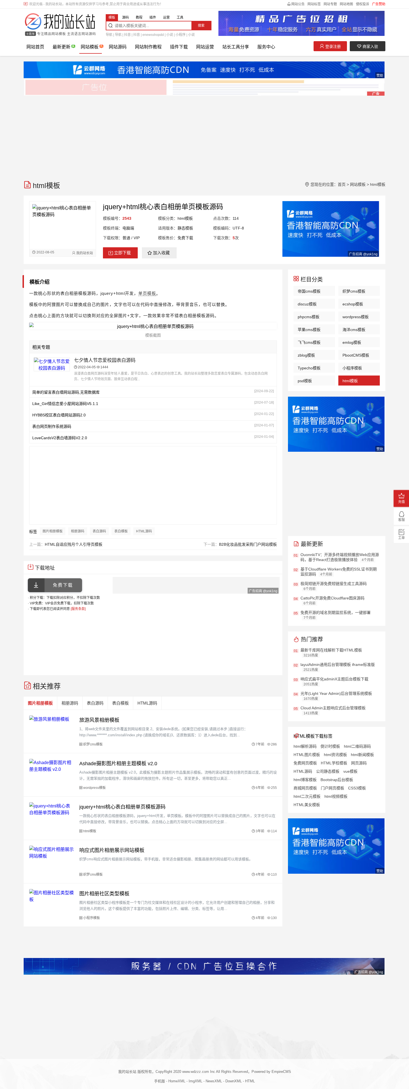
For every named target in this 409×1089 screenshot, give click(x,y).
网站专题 (330, 4)
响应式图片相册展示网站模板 (111, 850)
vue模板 (350, 771)
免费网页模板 (305, 763)
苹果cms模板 (309, 329)
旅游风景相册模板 (99, 720)
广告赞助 (378, 4)
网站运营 (205, 47)
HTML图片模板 (307, 754)
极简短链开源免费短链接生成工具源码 (333, 583)
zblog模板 (306, 355)
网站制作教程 (148, 47)
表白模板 (121, 531)
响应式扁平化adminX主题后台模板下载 (334, 679)
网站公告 (298, 4)
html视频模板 (336, 796)
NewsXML (214, 1081)
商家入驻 (369, 46)
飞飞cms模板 (309, 342)
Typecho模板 (309, 368)
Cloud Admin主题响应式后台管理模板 (333, 708)
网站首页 (35, 47)
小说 (169, 35)
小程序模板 (352, 368)
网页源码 (359, 763)
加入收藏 (161, 252)
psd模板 (305, 381)
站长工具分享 (235, 47)
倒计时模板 (330, 746)
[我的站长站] (60, 22)
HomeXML (176, 1081)
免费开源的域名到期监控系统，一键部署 (335, 612)
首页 (342, 184)
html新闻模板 (362, 754)
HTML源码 (144, 531)
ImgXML (195, 1081)
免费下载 (63, 585)
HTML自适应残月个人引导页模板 (73, 544)
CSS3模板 (357, 788)
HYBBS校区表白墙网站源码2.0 (59, 415)
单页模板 (147, 293)
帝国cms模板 (309, 291)
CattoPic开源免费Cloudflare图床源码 (332, 598)
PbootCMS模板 (356, 355)
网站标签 (314, 4)
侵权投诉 (362, 4)
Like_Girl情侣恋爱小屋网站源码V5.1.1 (65, 403)
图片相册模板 (53, 531)
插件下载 (179, 47)
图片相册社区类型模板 (104, 894)
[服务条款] (78, 609)
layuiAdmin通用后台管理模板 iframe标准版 (337, 664)
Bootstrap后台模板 (337, 779)
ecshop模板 (353, 304)
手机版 (159, 1081)
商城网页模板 (305, 788)
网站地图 (346, 4)
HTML (250, 1081)
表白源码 (99, 531)
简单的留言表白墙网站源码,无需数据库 (66, 392)
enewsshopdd (153, 35)
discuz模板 (307, 304)
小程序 (181, 35)
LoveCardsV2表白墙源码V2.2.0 (59, 438)
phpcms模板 (308, 317)
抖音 (127, 35)
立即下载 (122, 252)
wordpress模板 (356, 317)
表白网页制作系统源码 (51, 426)
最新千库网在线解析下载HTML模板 (331, 650)
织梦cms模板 (354, 291)
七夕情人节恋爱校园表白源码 (104, 360)
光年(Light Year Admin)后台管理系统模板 (336, 693)
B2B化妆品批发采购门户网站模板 (248, 544)
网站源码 (118, 47)
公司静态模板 (327, 771)
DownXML (233, 1081)
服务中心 (266, 47)
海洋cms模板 (354, 329)
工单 (401, 538)
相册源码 (77, 531)
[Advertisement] (191, 135)
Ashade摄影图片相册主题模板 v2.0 (118, 763)
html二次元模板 (307, 796)
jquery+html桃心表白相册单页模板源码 (122, 807)
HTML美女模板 (307, 804)
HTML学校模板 (334, 763)
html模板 (377, 184)
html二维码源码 (357, 746)
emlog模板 (352, 342)
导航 (109, 35)
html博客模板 (305, 779)
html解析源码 (305, 746)
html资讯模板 (335, 754)
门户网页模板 (332, 788)
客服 (401, 520)
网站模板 (89, 47)
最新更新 (61, 47)
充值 (401, 502)
